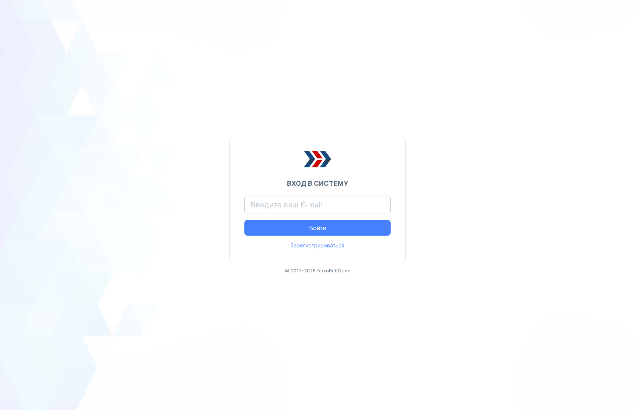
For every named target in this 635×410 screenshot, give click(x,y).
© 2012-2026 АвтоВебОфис (317, 270)
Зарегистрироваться (317, 245)
